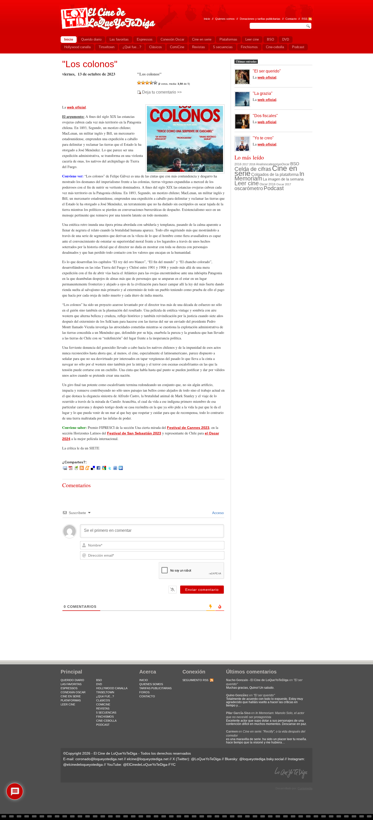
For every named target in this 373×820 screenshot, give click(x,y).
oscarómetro (248, 188)
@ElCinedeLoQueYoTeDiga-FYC (149, 764)
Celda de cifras (252, 169)
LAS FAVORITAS (71, 684)
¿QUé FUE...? (105, 696)
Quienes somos (225, 18)
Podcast (274, 188)
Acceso (217, 513)
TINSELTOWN (105, 692)
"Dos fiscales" (265, 116)
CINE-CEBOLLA (106, 720)
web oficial (76, 107)
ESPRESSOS (69, 688)
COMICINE (103, 704)
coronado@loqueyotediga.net (99, 759)
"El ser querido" (267, 71)
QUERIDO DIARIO (72, 680)
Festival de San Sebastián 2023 (134, 433)
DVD (99, 684)
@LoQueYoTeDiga (206, 759)
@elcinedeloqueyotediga (83, 764)
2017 (245, 164)
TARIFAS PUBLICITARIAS (155, 688)
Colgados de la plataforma (275, 174)
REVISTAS (102, 708)
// (299, 18)
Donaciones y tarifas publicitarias (260, 18)
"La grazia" (263, 93)
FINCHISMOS (105, 716)
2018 (252, 164)
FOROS (144, 692)
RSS (304, 18)
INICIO (143, 680)
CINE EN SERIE (71, 696)
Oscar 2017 (283, 184)
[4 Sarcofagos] (151, 83)
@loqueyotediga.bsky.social (261, 759)
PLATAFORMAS (71, 700)
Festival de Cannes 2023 (188, 428)
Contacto (291, 18)
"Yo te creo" (263, 138)
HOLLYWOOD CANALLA (111, 688)
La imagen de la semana (283, 179)
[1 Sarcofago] (139, 83)
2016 (238, 164)
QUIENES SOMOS (151, 684)
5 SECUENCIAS (106, 712)
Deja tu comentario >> (162, 92)
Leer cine (246, 183)
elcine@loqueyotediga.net (147, 759)
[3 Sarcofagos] (147, 83)
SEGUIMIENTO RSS (195, 680)
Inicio (207, 18)
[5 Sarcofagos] (155, 83)
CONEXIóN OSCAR (73, 692)
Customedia (305, 788)
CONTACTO (147, 696)
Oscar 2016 (268, 184)
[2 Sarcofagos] (143, 83)
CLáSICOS (103, 700)
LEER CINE (68, 704)
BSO (294, 163)
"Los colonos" (89, 64)
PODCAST (103, 724)
